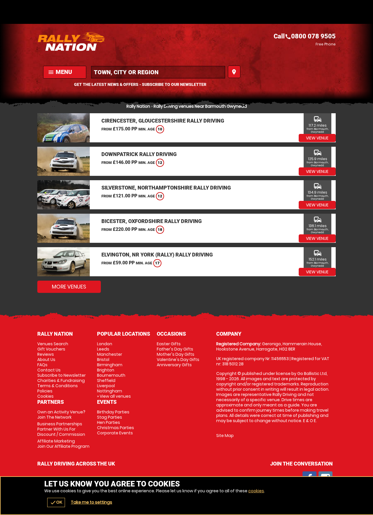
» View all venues (114, 396)
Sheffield (106, 380)
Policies (44, 391)
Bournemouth (111, 375)
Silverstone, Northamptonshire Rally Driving (166, 188)
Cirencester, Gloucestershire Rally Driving (162, 121)
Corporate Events (115, 433)
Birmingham (109, 365)
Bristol (103, 359)
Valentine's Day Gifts (178, 359)
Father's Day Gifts (175, 349)
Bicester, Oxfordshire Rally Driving (151, 221)
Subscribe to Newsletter (61, 375)
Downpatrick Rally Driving (139, 154)
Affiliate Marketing (63, 443)
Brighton (105, 370)
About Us (46, 359)
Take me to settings (91, 502)
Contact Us (49, 370)
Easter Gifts (169, 344)
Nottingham (109, 391)
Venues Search (52, 344)
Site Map (225, 435)
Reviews (45, 354)
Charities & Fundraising (61, 380)
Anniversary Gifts (174, 365)
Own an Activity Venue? (61, 414)
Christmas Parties (115, 428)
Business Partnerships (61, 429)
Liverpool (106, 386)
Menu (60, 71)
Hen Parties (108, 422)
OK (56, 502)
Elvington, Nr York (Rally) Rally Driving (157, 255)
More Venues (69, 286)
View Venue (317, 138)
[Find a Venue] (158, 72)
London (104, 344)
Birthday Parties (113, 412)
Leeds (103, 349)
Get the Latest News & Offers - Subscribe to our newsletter (140, 84)
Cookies (45, 396)
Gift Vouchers (51, 349)
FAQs (42, 365)
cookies (256, 491)
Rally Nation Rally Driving (111, 41)
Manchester (109, 354)
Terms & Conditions (57, 386)
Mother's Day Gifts (175, 354)
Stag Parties (109, 417)
